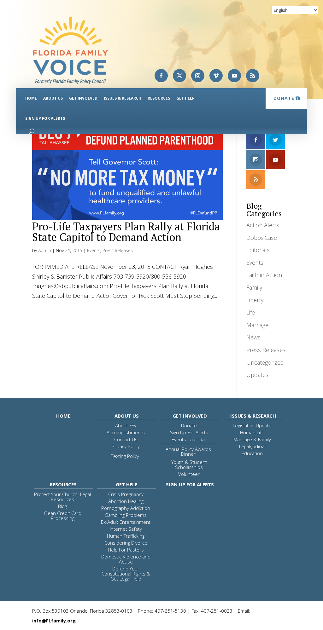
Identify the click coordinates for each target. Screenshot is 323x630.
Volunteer (189, 474)
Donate (283, 98)
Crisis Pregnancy (126, 494)
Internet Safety (126, 529)
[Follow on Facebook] (161, 75)
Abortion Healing (126, 501)
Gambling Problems (126, 515)
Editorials (258, 250)
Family (254, 287)
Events (93, 250)
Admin (44, 250)
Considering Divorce (125, 543)
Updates (257, 375)
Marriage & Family (252, 439)
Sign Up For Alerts (45, 118)
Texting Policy (125, 456)
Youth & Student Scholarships (189, 464)
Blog (62, 506)
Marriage (257, 325)
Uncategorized (265, 362)
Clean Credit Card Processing (62, 515)
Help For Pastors (126, 549)
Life (250, 312)
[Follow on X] (179, 75)
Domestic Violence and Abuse (125, 559)
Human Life (252, 432)
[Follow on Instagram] (197, 75)
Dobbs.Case (261, 237)
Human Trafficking (125, 536)
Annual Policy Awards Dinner (188, 451)
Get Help (185, 98)
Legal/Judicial (252, 446)
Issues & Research (122, 98)
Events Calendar (189, 439)
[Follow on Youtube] (234, 75)
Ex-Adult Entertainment (125, 522)
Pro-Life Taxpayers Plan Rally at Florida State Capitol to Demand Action (126, 231)
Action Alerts (262, 225)
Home (31, 98)
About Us (53, 98)
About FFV (126, 425)
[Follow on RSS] (252, 75)
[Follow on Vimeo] (216, 75)
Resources (159, 98)
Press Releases (118, 250)
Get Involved (83, 98)
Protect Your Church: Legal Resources (62, 496)
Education (252, 453)
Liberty (254, 300)
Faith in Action (264, 275)
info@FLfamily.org (54, 620)
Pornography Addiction (125, 508)
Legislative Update (252, 425)
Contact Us (126, 439)
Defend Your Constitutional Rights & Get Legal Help (126, 573)
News (253, 337)
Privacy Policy (126, 446)
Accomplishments (126, 432)
